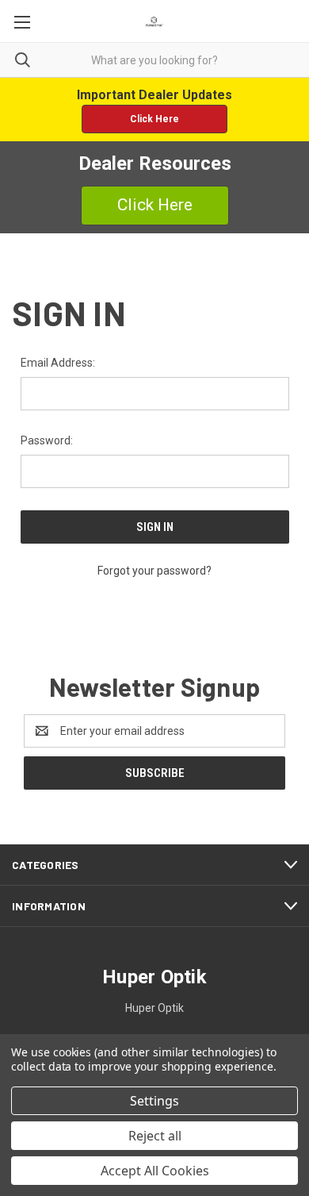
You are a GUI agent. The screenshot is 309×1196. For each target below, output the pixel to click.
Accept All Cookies (155, 1170)
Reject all (154, 1135)
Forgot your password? (154, 570)
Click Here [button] (154, 119)
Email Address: (58, 362)
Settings (154, 1100)
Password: (47, 440)
